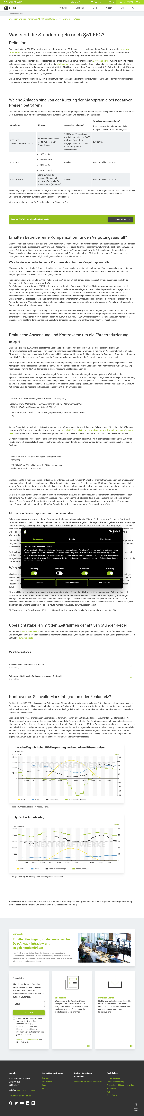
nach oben (136, 1109)
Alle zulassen (104, 583)
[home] (11, 7)
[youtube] (22, 1103)
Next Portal (79, 2)
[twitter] (16, 1103)
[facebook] (10, 1103)
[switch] (59, 573)
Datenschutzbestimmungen (27, 1039)
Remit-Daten (112, 1095)
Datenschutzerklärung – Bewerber (120, 1085)
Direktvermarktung (46, 19)
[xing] (33, 1103)
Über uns (80, 8)
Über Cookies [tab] (105, 539)
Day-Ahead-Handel (101, 61)
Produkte (63, 8)
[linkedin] (27, 1103)
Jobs (123, 8)
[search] (133, 7)
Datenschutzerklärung (115, 1082)
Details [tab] (72, 539)
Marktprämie (32, 19)
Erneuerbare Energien (17, 19)
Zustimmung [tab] (38, 539)
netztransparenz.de (30, 631)
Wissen (109, 8)
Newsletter (98, 2)
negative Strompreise (64, 19)
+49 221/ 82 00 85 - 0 (131, 2)
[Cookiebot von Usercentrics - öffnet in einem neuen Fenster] (110, 531)
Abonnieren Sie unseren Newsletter (88, 1081)
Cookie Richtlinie (113, 1078)
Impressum (111, 1088)
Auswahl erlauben (72, 583)
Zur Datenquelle (26, 638)
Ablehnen (39, 583)
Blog (95, 8)
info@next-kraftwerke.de (20, 1096)
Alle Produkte (47, 1082)
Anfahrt (45, 1088)
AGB (108, 1092)
